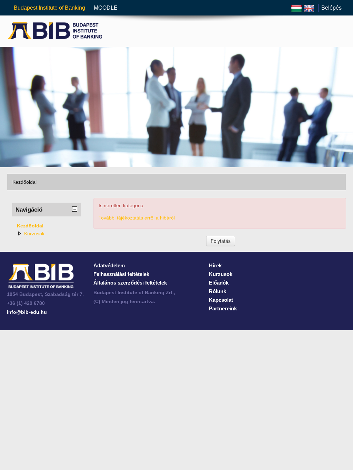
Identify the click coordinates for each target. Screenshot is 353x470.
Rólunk (217, 291)
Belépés (331, 8)
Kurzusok (34, 233)
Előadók (219, 283)
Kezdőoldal (30, 225)
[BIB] (41, 275)
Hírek (215, 265)
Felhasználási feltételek (121, 274)
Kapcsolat (221, 300)
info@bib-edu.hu (27, 312)
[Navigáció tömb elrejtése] (75, 209)
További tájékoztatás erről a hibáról (137, 218)
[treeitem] (46, 225)
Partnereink (223, 308)
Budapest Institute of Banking (50, 8)
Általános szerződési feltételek (130, 283)
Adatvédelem (109, 265)
